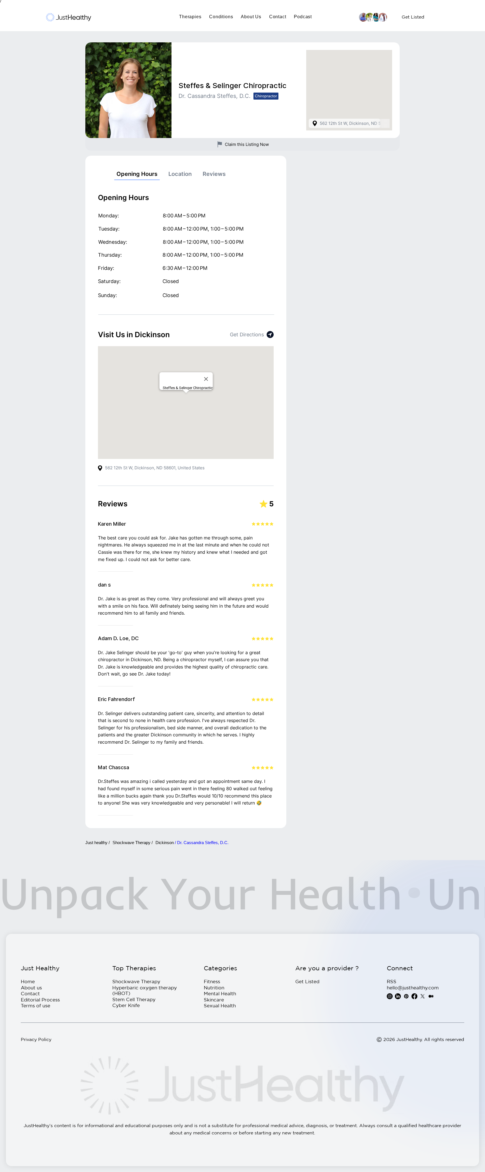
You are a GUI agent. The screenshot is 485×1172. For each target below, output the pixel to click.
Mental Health (220, 993)
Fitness (212, 981)
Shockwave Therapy (136, 981)
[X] (422, 996)
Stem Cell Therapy (133, 999)
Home (28, 981)
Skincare (214, 999)
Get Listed (307, 981)
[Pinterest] (406, 996)
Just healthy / (97, 842)
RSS (391, 981)
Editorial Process (40, 999)
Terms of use (35, 1005)
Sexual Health (220, 1005)
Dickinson (165, 842)
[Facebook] (414, 996)
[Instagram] (390, 996)
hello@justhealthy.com (413, 987)
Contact (30, 993)
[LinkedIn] (398, 996)
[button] (190, 17)
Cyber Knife (126, 1005)
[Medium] (431, 996)
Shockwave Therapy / (133, 842)
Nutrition (214, 987)
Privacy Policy (36, 1039)
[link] (137, 174)
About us (31, 987)
